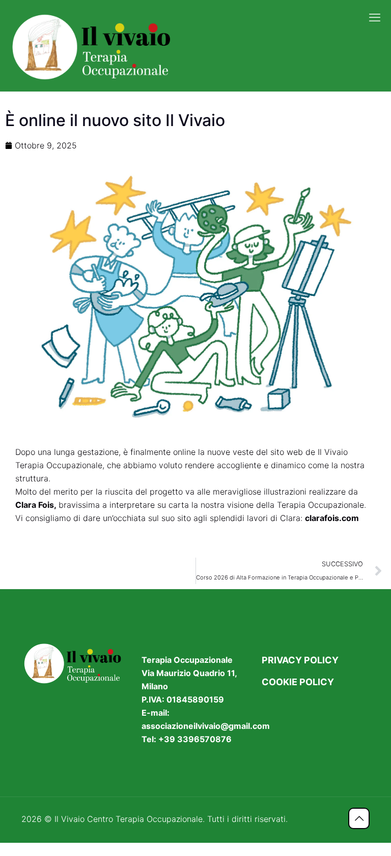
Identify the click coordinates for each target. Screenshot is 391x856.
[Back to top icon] (359, 818)
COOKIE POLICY (298, 682)
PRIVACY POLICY (300, 660)
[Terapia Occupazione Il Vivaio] (95, 45)
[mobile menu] (374, 17)
